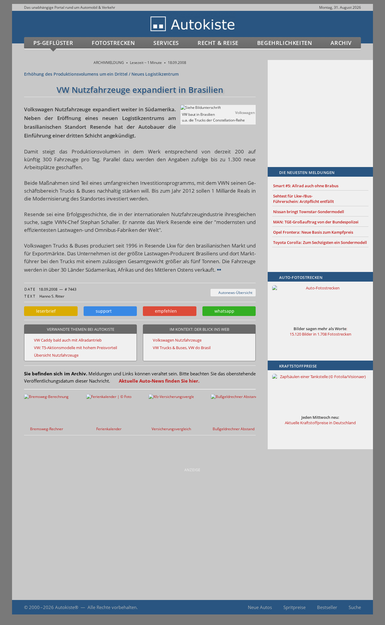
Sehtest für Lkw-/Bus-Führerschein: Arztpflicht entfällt (303, 198)
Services (166, 42)
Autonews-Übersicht (234, 292)
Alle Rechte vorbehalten (112, 607)
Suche (355, 607)
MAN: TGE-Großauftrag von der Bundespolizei (316, 222)
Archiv (341, 42)
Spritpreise (294, 607)
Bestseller (327, 607)
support (102, 311)
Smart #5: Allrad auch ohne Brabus (305, 185)
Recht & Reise (218, 42)
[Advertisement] (320, 104)
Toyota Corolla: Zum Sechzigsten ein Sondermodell (320, 242)
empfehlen (164, 311)
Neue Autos (260, 607)
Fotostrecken (113, 42)
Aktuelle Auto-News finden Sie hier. (159, 381)
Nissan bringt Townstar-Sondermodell (308, 211)
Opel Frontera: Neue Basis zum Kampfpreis (313, 232)
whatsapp (223, 311)
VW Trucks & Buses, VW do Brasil (182, 347)
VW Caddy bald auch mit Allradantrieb (68, 340)
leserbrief (45, 311)
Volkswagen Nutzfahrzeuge (177, 340)
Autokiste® (66, 607)
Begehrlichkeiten (284, 42)
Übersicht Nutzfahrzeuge (56, 355)
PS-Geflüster (53, 42)
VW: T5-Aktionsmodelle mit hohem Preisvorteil (75, 347)
